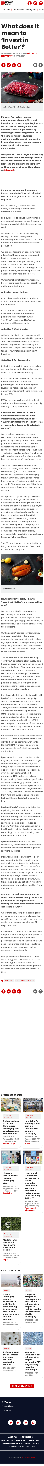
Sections (8, 1406)
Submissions (18, 9)
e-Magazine (31, 9)
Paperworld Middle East (30, 1209)
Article (6, 1290)
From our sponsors (8, 1116)
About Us (6, 9)
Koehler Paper (9, 1143)
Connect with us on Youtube (25, 1422)
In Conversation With (25, 980)
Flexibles (9, 980)
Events (7, 1410)
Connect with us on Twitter (10, 1422)
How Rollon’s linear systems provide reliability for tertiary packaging (32, 1127)
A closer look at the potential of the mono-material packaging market (11, 1358)
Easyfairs (7, 1193)
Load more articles (22, 1386)
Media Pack (34, 1440)
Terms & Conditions (12, 1443)
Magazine (21, 1440)
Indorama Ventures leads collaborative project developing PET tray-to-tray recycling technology (33, 1361)
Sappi (5, 1260)
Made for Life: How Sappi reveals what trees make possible (10, 1245)
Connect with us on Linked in (18, 1422)
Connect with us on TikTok (22, 1428)
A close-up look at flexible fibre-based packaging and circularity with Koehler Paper (11, 1127)
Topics (7, 1402)
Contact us (7, 1440)
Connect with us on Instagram (33, 1422)
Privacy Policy (32, 1443)
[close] (27, 63)
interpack (9, 170)
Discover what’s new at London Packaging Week (10, 1178)
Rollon (28, 1143)
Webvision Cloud (28, 1457)
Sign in (13, 60)
